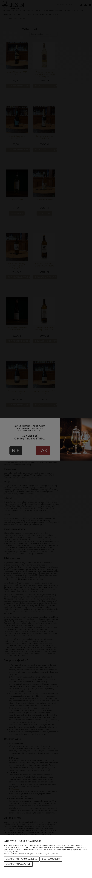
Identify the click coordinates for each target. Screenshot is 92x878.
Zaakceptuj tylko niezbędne (21, 859)
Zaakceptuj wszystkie (18, 864)
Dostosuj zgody (51, 859)
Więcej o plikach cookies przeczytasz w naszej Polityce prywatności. (32, 853)
